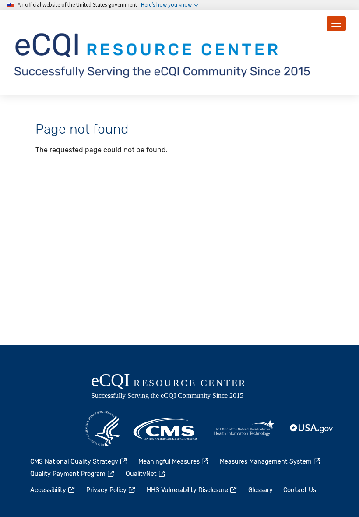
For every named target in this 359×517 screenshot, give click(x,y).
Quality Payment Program (68, 474)
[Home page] (163, 52)
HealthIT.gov (244, 429)
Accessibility (48, 490)
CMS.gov (166, 429)
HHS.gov (102, 428)
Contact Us (299, 490)
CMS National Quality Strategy (74, 461)
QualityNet (141, 474)
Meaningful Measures (169, 461)
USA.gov (312, 428)
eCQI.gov (178, 386)
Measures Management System (266, 461)
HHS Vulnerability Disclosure (187, 490)
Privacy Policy (106, 490)
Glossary (260, 490)
